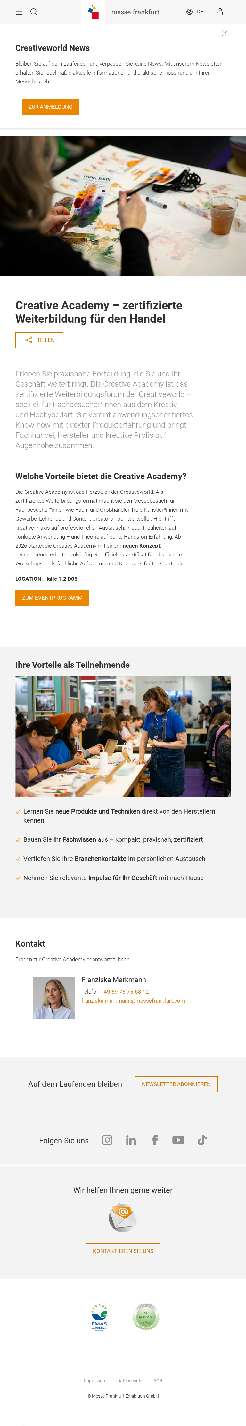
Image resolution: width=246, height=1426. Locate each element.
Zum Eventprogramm (52, 598)
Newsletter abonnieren (176, 1084)
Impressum (95, 1380)
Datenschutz (130, 1380)
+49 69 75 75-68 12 (125, 992)
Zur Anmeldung (51, 107)
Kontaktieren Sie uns (123, 1251)
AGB (157, 1380)
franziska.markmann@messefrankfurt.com (133, 1001)
